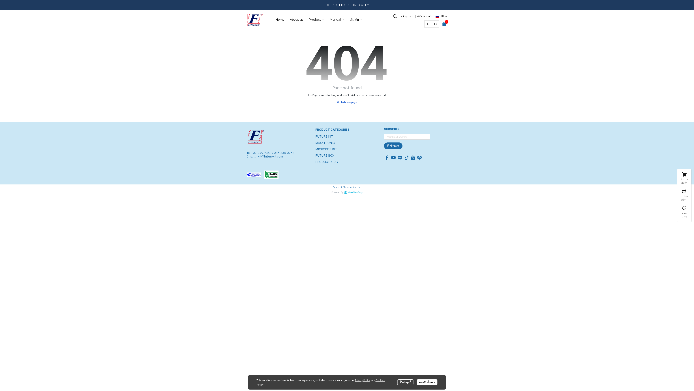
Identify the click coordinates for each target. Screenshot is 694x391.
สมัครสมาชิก (424, 16)
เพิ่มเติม (355, 19)
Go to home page (347, 102)
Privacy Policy (362, 380)
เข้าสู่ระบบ (407, 16)
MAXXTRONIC (325, 143)
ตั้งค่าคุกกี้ (405, 382)
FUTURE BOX (324, 155)
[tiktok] (406, 158)
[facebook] (387, 158)
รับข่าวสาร (393, 146)
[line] (400, 158)
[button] (395, 16)
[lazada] (419, 158)
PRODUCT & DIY (327, 162)
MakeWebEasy (355, 192)
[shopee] (413, 158)
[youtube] (393, 158)
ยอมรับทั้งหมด (427, 382)
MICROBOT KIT (326, 149)
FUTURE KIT (324, 136)
